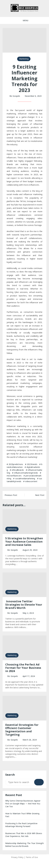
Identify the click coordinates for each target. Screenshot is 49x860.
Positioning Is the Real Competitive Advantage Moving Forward (21, 825)
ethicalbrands (18, 470)
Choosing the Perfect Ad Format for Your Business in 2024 (23, 668)
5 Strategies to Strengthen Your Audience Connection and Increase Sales (24, 541)
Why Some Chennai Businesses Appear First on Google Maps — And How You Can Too (22, 803)
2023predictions (16, 464)
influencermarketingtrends (26, 472)
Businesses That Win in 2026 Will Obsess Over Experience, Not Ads (23, 834)
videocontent (31, 481)
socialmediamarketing (25, 478)
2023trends (32, 464)
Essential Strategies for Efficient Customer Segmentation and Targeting (22, 729)
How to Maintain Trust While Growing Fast (22, 815)
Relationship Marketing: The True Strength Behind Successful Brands (24, 844)
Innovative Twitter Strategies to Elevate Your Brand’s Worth (23, 604)
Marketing (23, 58)
